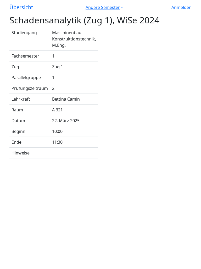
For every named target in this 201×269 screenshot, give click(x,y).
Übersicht (21, 7)
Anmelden (181, 7)
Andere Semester (103, 7)
